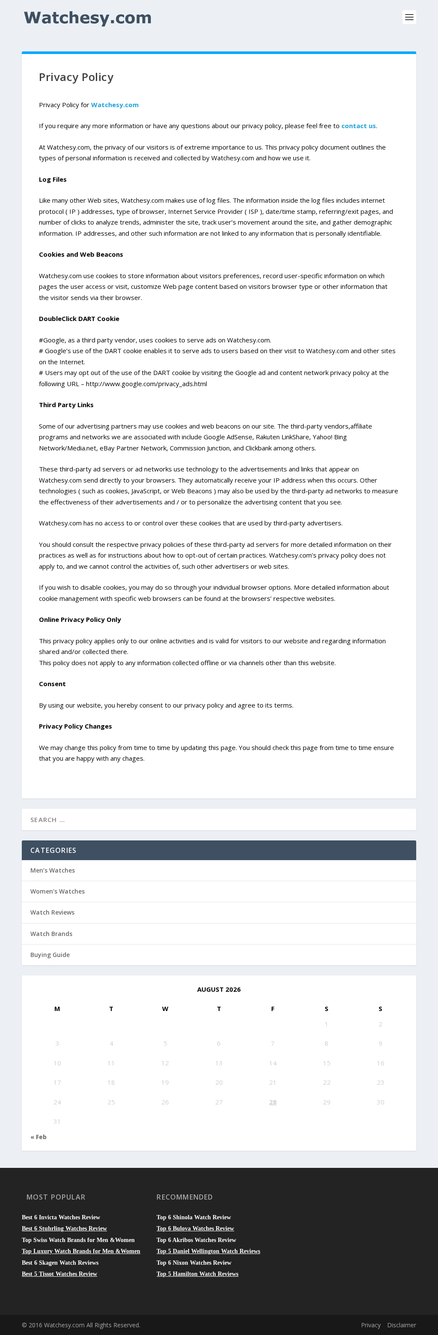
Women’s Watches (57, 891)
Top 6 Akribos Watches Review (196, 1240)
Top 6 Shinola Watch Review (194, 1217)
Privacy (371, 1325)
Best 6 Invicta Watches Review (61, 1217)
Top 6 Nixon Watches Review (194, 1263)
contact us (358, 125)
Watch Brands (51, 934)
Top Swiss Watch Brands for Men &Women (78, 1240)
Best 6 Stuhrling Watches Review (64, 1228)
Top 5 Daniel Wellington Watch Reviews (208, 1251)
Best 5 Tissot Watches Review (59, 1274)
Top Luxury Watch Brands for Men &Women (81, 1251)
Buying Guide (50, 955)
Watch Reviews (52, 912)
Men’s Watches (52, 870)
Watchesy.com (115, 104)
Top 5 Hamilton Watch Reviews (197, 1274)
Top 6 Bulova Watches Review (195, 1228)
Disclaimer (401, 1325)
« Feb (38, 1137)
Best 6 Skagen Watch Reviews (60, 1263)
